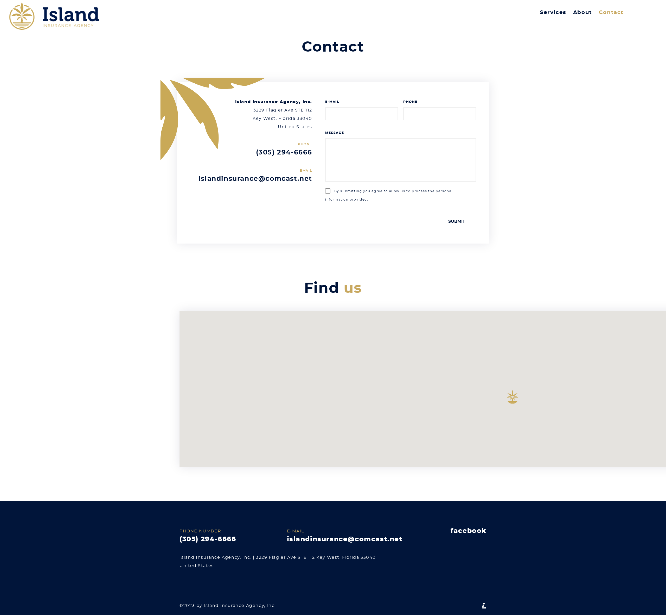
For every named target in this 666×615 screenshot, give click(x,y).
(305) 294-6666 (284, 152)
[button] (512, 397)
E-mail (332, 101)
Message (334, 132)
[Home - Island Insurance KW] (54, 18)
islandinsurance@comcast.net (255, 179)
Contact (611, 12)
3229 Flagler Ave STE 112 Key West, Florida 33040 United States (282, 118)
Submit (456, 221)
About (582, 12)
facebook (468, 531)
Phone (410, 101)
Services (553, 12)
